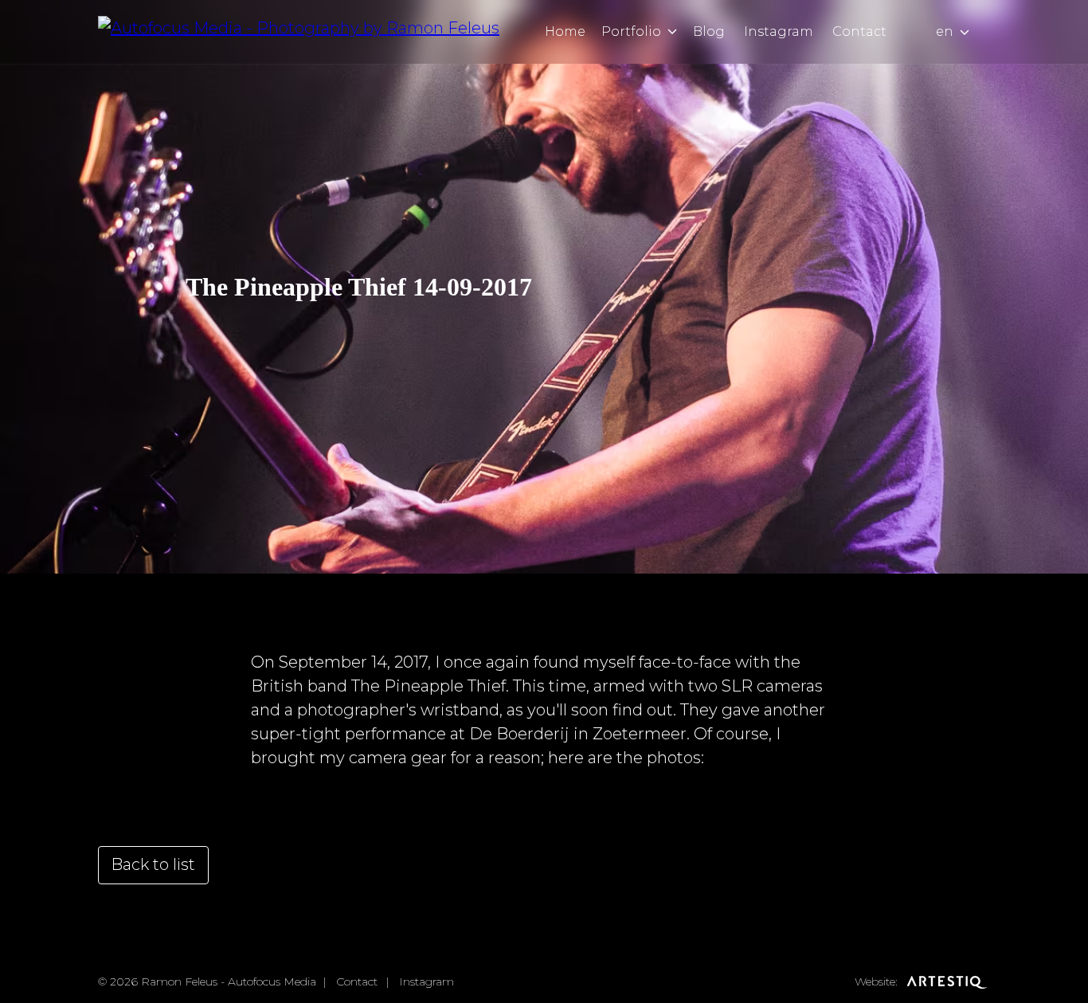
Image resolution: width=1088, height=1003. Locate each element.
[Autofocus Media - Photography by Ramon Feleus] (298, 32)
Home (565, 31)
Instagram (778, 31)
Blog (709, 31)
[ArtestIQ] (945, 981)
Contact (859, 31)
